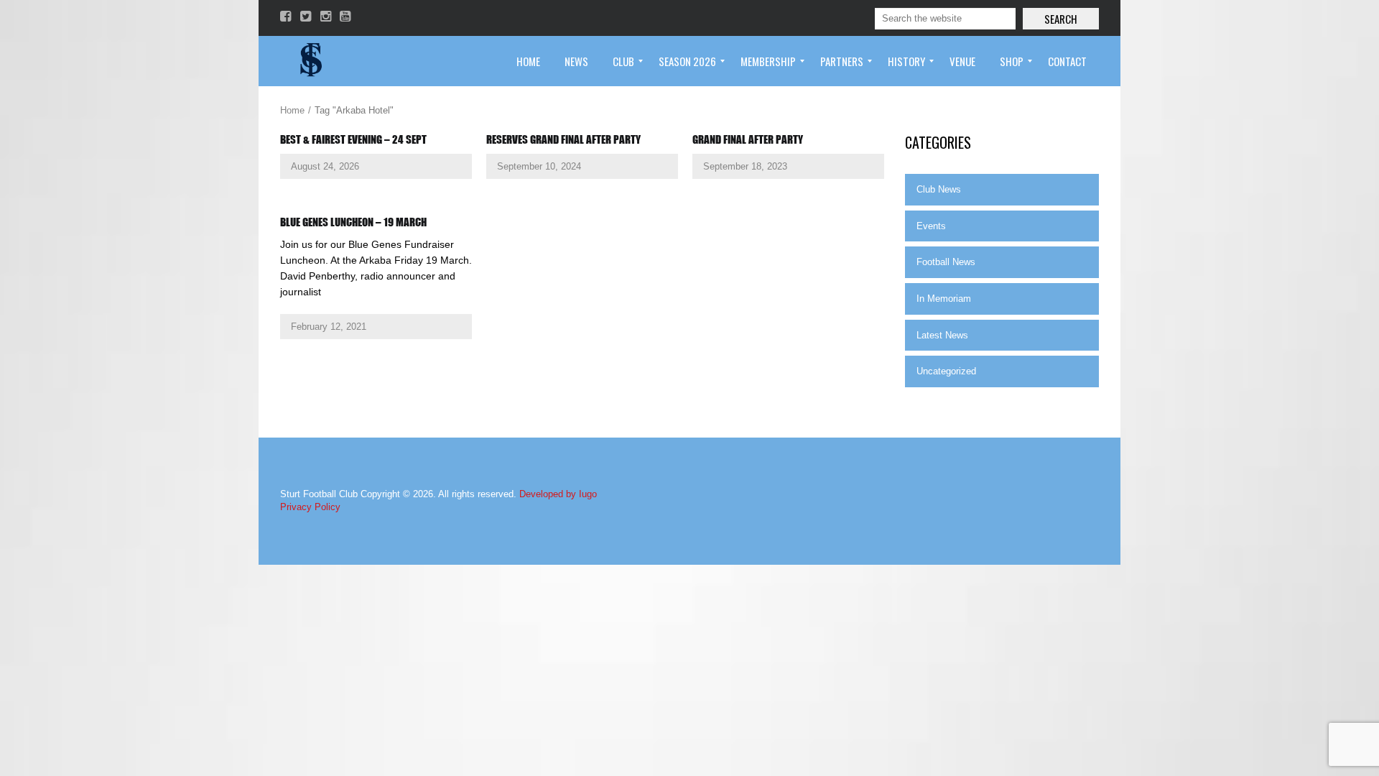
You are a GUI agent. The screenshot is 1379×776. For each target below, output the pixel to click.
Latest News (942, 335)
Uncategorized (946, 371)
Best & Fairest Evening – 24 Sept (353, 139)
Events (931, 226)
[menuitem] (528, 61)
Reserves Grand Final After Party (563, 139)
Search (1060, 19)
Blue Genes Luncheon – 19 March (353, 222)
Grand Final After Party (747, 139)
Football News (945, 262)
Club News (938, 189)
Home (292, 110)
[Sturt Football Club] (309, 61)
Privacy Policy (310, 507)
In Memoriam (943, 298)
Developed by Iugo (558, 494)
